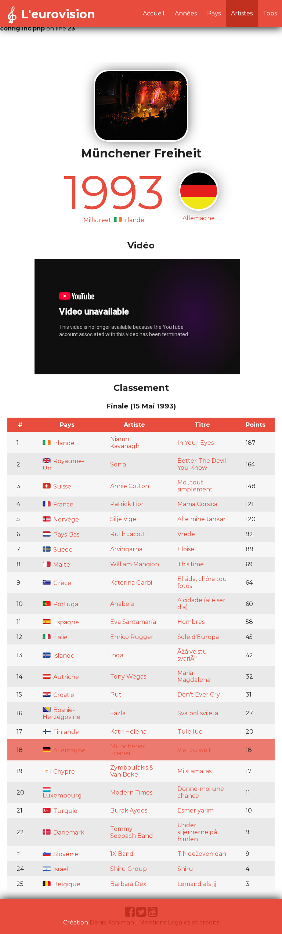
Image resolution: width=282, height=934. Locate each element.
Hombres (191, 621)
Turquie (64, 810)
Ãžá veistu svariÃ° (192, 655)
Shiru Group (128, 868)
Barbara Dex (128, 883)
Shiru (185, 868)
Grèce (61, 582)
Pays (214, 13)
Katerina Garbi (131, 582)
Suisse (61, 486)
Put (116, 694)
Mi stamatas (194, 771)
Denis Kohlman (112, 922)
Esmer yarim (195, 810)
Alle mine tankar (201, 519)
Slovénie (65, 854)
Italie (60, 637)
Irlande (63, 443)
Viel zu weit (194, 749)
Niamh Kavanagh (125, 443)
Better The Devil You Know (201, 464)
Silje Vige (123, 519)
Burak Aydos (128, 810)
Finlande (65, 731)
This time (190, 564)
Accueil (153, 13)
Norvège (65, 519)
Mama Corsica (197, 504)
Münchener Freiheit (127, 750)
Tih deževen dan (201, 853)
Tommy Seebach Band (131, 832)
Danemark (68, 832)
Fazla (118, 713)
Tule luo (190, 731)
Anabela (122, 603)
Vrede (186, 534)
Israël (60, 869)
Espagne (65, 622)
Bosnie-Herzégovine (61, 713)
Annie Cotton (129, 486)
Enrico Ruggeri (132, 636)
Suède (62, 549)
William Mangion (134, 564)
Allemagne (69, 750)
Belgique (66, 884)
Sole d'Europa (198, 636)
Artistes (242, 13)
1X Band (122, 853)
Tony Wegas (128, 676)
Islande (63, 655)
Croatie (63, 694)
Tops (270, 13)
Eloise (185, 549)
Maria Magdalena (193, 676)
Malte (61, 564)
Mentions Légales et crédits (179, 922)
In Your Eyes (195, 442)
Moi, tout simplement (195, 486)
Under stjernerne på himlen (197, 832)
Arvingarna (126, 549)
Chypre (63, 771)
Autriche (65, 676)
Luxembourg (62, 795)
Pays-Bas (65, 534)
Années (186, 13)
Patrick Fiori (127, 504)
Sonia (118, 464)
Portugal (66, 604)
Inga (116, 655)
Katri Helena (128, 731)
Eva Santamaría (133, 621)
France (62, 504)
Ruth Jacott (127, 534)
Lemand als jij (196, 883)
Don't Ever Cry (198, 694)
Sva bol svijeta (197, 713)
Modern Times (131, 792)
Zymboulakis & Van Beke (131, 771)
